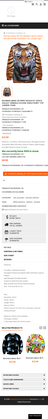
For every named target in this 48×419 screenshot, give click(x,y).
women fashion (32, 197)
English (30, 1)
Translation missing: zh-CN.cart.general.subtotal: (14, 155)
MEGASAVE (7, 133)
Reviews (8, 259)
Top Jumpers (18, 197)
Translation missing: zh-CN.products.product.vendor (15, 129)
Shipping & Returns (13, 251)
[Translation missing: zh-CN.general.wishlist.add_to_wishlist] (4, 180)
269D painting (19, 202)
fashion (29, 202)
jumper (37, 202)
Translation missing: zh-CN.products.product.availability (17, 110)
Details (7, 247)
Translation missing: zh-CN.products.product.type (14, 120)
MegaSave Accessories (19, 399)
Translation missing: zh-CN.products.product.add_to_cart (17, 357)
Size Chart (9, 255)
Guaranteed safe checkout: (14, 206)
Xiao (40, 399)
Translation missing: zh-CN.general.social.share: (13, 190)
